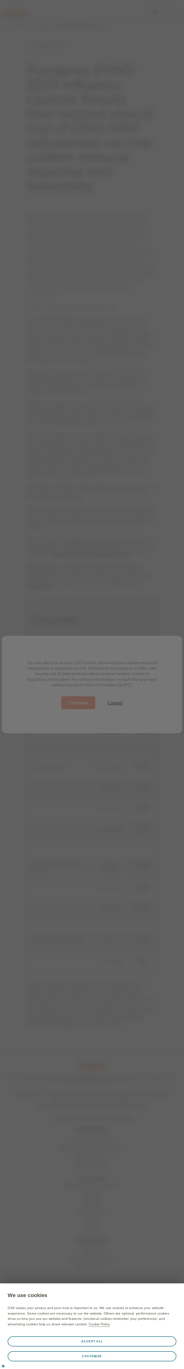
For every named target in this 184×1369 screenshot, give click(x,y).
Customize (92, 1356)
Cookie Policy (99, 1324)
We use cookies (27, 1295)
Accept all (92, 1341)
